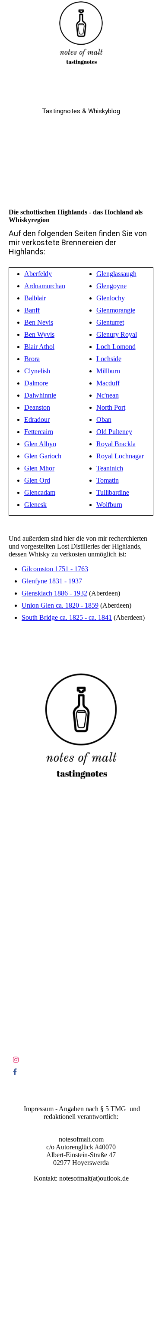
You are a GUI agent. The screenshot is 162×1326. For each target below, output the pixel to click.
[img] (81, 32)
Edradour (37, 419)
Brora (32, 358)
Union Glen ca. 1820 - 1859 (60, 605)
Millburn (108, 371)
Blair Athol (39, 346)
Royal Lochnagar (120, 456)
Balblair (35, 298)
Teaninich (109, 468)
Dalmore (36, 383)
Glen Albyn (40, 443)
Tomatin (107, 480)
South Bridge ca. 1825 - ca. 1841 (67, 617)
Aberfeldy (38, 273)
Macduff (108, 383)
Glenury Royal (116, 334)
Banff (32, 310)
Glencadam (39, 492)
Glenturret (110, 322)
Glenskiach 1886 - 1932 (54, 593)
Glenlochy (110, 298)
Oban (103, 419)
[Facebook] (15, 1072)
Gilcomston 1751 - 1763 (55, 569)
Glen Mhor (39, 468)
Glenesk (35, 504)
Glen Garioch (42, 456)
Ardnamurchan (44, 286)
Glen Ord (37, 480)
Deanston (37, 407)
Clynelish (37, 371)
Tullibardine (112, 492)
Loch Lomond (116, 346)
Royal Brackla (116, 443)
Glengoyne (111, 286)
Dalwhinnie (40, 395)
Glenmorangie (115, 310)
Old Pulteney (114, 431)
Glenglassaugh (116, 273)
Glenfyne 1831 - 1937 (52, 581)
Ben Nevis (38, 322)
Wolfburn (109, 504)
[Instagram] (16, 1059)
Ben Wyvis (39, 334)
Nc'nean (107, 395)
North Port (110, 407)
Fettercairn (38, 431)
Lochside (108, 358)
